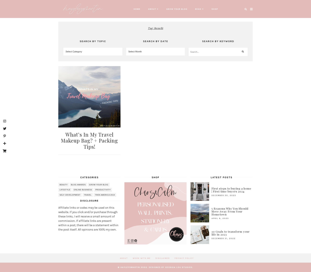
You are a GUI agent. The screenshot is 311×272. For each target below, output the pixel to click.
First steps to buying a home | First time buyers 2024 (231, 190)
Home (137, 9)
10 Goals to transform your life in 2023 (231, 233)
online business (83, 190)
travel (88, 195)
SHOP (215, 9)
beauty (64, 185)
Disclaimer (163, 258)
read (198, 9)
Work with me (142, 258)
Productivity (103, 190)
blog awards (78, 185)
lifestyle (65, 190)
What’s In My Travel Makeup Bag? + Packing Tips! (89, 140)
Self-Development (70, 195)
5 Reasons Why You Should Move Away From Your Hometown (230, 211)
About (152, 9)
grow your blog (176, 9)
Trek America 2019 (105, 195)
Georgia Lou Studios (178, 267)
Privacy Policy (184, 258)
